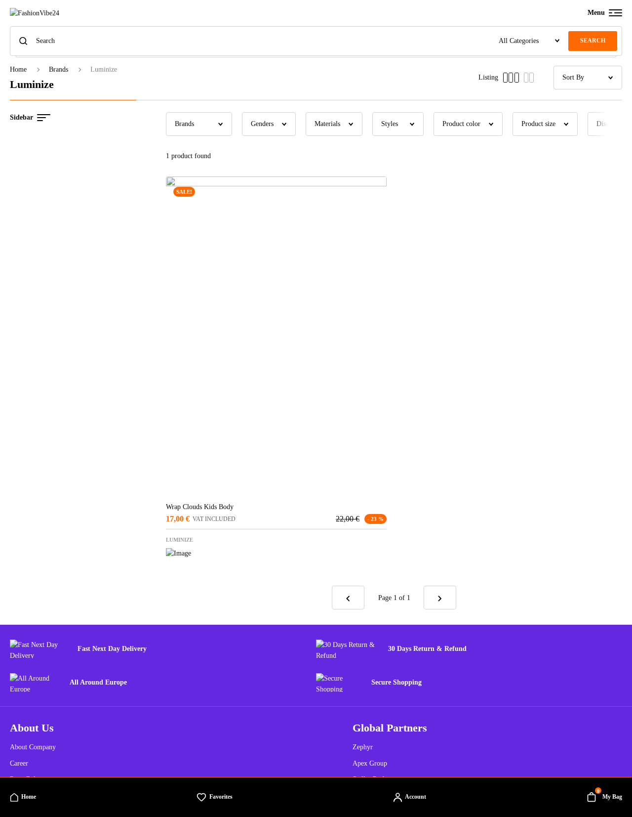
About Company (33, 747)
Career (19, 763)
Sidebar (21, 117)
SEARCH (592, 40)
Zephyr (363, 747)
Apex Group (370, 763)
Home (18, 69)
